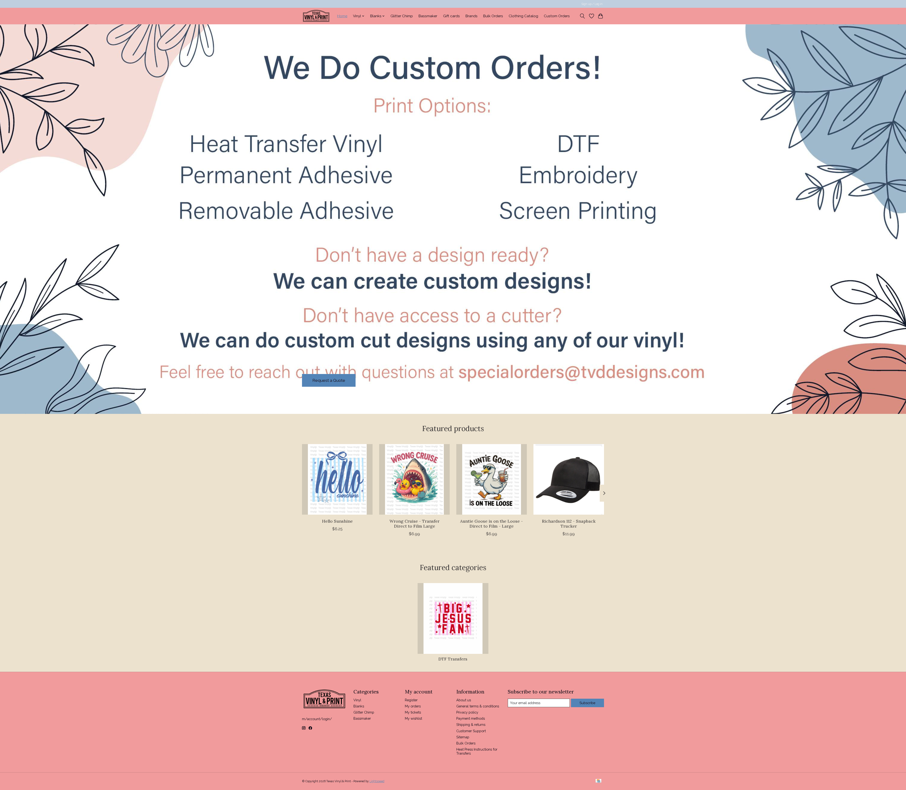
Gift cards (451, 16)
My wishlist (413, 718)
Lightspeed (376, 781)
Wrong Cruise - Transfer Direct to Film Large (415, 523)
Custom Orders (557, 16)
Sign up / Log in (592, 4)
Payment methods (470, 718)
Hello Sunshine (337, 521)
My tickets (413, 712)
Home (342, 16)
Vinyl (357, 700)
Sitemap (462, 737)
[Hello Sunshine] (337, 479)
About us (463, 700)
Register (411, 700)
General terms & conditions (477, 706)
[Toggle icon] (582, 16)
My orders (413, 706)
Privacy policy (467, 712)
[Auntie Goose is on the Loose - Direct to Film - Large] (491, 479)
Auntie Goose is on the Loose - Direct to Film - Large (491, 523)
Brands (472, 16)
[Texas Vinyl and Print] (316, 15)
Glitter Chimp (401, 16)
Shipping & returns (470, 725)
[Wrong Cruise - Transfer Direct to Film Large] (414, 479)
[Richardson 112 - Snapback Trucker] (568, 479)
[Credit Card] (598, 781)
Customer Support (471, 731)
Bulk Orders (493, 16)
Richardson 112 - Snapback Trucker (569, 523)
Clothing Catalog (523, 16)
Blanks (358, 706)
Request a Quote (328, 380)
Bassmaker (428, 16)
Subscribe (587, 703)
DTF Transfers (452, 659)
